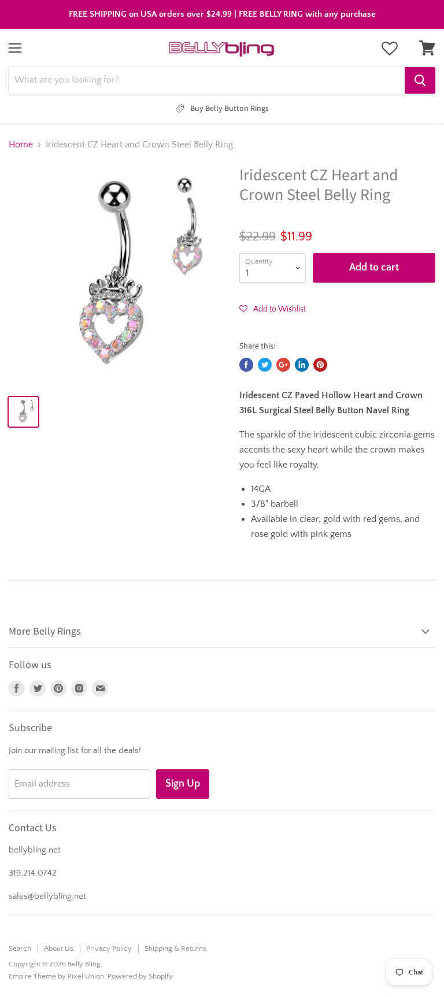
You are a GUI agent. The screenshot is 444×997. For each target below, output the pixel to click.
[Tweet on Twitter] (265, 365)
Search (20, 948)
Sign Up (182, 784)
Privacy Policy (109, 948)
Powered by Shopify (140, 976)
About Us (58, 948)
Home (21, 144)
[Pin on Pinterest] (320, 365)
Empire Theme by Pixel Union (56, 976)
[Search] (420, 80)
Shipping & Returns (175, 948)
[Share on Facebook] (246, 365)
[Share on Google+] (283, 365)
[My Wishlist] (390, 48)
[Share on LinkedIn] (302, 365)
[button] (272, 308)
